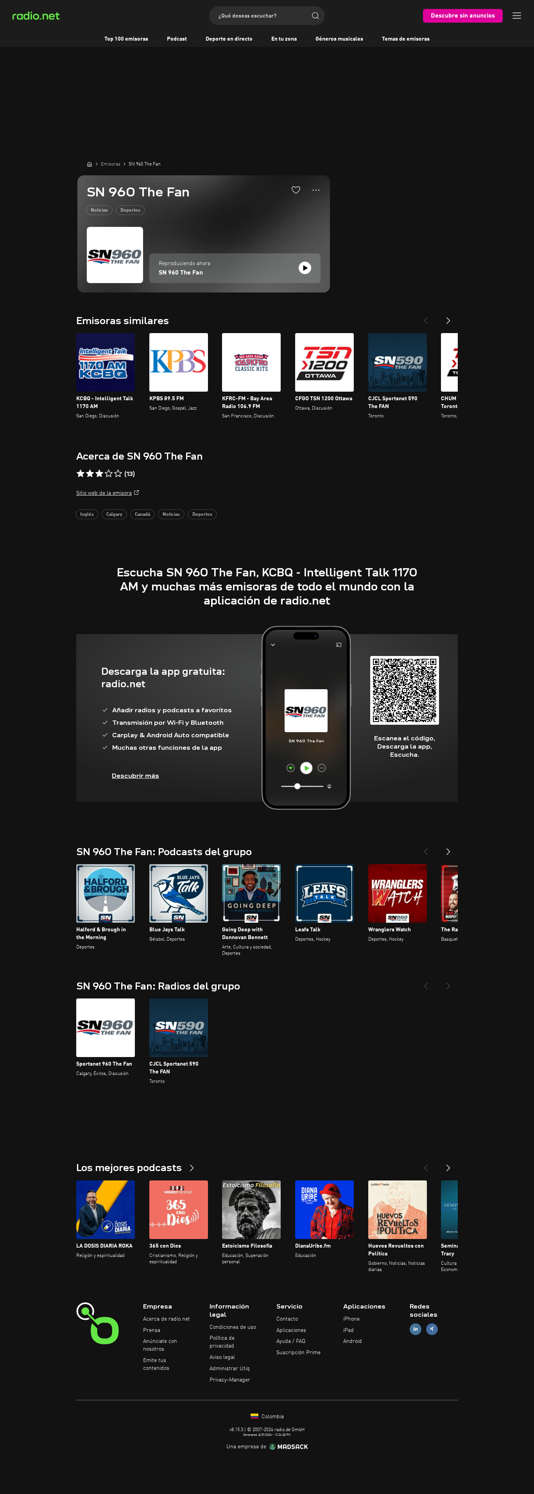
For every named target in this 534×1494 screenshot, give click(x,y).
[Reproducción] (305, 268)
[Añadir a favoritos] (296, 190)
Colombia (272, 1416)
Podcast (177, 39)
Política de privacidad (222, 1342)
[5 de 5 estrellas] (118, 473)
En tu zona (284, 39)
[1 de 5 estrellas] (80, 473)
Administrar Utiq (230, 1368)
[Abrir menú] (516, 15)
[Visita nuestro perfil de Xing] (432, 1329)
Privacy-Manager (230, 1380)
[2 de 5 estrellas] (90, 473)
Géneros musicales (339, 39)
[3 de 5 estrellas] (99, 473)
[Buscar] (315, 15)
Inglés (87, 514)
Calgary (114, 514)
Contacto (287, 1319)
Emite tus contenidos (156, 1364)
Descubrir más (135, 776)
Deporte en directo (229, 39)
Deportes (130, 210)
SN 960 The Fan (181, 273)
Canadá (142, 514)
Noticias (99, 210)
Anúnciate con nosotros (160, 1345)
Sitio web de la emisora (104, 493)
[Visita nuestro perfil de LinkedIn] (415, 1329)
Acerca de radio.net (166, 1319)
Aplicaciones (291, 1330)
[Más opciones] (316, 190)
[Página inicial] (89, 164)
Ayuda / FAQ (290, 1341)
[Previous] (425, 317)
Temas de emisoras (406, 39)
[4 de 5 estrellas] (108, 473)
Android (352, 1341)
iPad (348, 1330)
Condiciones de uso (233, 1327)
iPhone (351, 1319)
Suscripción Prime (298, 1352)
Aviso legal (222, 1357)
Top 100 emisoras (126, 39)
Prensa (151, 1330)
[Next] (448, 317)
